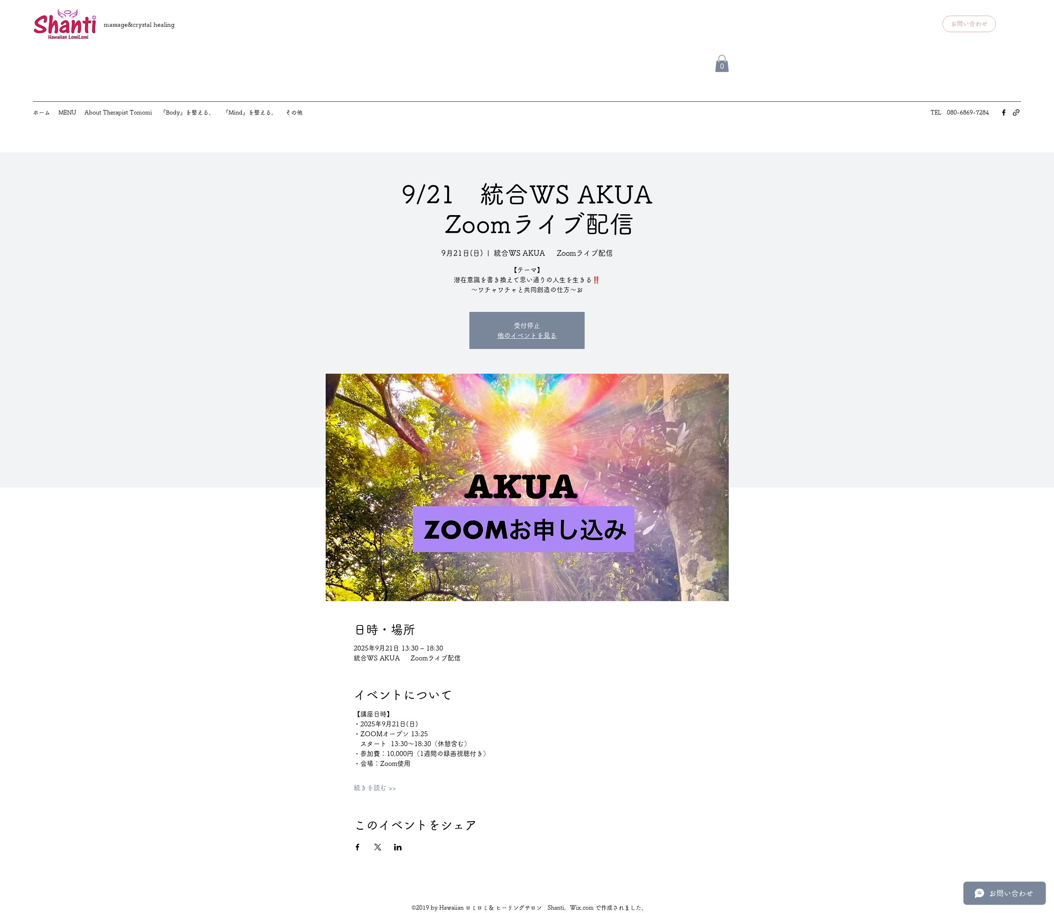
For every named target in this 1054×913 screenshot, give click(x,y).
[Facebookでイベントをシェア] (357, 847)
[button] (722, 63)
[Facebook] (1004, 112)
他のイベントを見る (527, 335)
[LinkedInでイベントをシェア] (398, 847)
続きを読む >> (375, 787)
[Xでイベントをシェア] (378, 847)
